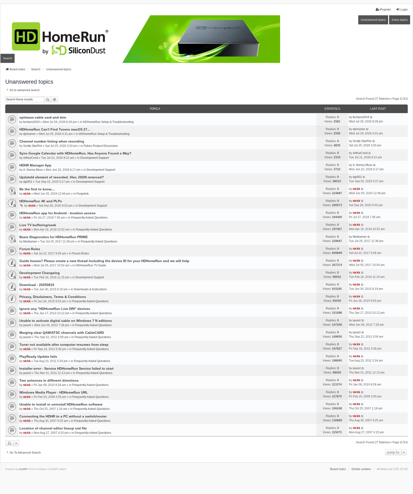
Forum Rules (29, 249)
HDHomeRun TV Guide (91, 265)
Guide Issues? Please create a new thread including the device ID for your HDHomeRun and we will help (104, 261)
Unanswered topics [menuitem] (373, 20)
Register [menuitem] (385, 9)
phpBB (23, 469)
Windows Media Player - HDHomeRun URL (53, 392)
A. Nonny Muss (33, 169)
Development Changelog (39, 273)
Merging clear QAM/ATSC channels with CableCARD (61, 333)
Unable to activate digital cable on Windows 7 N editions (65, 321)
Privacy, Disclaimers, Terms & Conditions (52, 297)
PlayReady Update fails (38, 356)
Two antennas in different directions (49, 380)
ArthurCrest (30, 157)
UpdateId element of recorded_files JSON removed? (61, 177)
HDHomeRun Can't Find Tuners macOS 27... (54, 129)
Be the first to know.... (37, 189)
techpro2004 (31, 122)
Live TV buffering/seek (37, 225)
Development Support (94, 157)
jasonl (27, 325)
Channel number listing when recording (51, 141)
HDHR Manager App (35, 165)
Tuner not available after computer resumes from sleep (64, 344)
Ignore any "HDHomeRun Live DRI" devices (54, 309)
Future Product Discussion (101, 146)
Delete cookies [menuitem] (361, 469)
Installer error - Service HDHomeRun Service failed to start (66, 368)
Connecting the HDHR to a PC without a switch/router (63, 416)
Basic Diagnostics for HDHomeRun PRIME (53, 237)
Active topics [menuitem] (399, 20)
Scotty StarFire (32, 146)
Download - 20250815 (36, 285)
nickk (27, 193)
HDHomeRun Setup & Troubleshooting (108, 122)
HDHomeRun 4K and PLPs (40, 201)
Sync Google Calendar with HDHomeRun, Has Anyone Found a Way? (75, 153)
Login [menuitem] (404, 9)
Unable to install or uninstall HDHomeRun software (61, 404)
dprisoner (29, 134)
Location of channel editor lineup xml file (53, 428)
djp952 (27, 181)
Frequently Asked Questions (89, 217)
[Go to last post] (371, 117)
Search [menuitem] (7, 58)
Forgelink (82, 193)
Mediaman (30, 241)
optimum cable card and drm (42, 117)
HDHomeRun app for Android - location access (57, 213)
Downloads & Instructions (90, 289)
